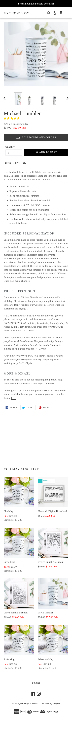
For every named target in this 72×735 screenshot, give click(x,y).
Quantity (10, 147)
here (23, 394)
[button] (12, 118)
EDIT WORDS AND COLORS (39, 137)
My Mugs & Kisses (29, 703)
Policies (36, 682)
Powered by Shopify (51, 703)
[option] (18, 98)
